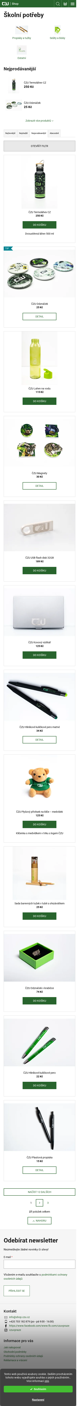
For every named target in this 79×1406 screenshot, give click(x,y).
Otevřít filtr (39, 146)
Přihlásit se (17, 1290)
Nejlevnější (10, 133)
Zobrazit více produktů (38, 120)
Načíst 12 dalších (39, 1192)
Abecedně (54, 133)
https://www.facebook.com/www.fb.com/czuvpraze (39, 1325)
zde (47, 1381)
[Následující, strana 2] (39, 1203)
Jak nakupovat (12, 1347)
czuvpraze (15, 1329)
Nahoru (41, 1220)
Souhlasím (40, 1389)
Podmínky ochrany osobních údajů (23, 1356)
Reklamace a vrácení (15, 1360)
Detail (39, 316)
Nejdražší (23, 133)
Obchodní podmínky (15, 1351)
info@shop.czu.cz (19, 1317)
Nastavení (38, 1399)
